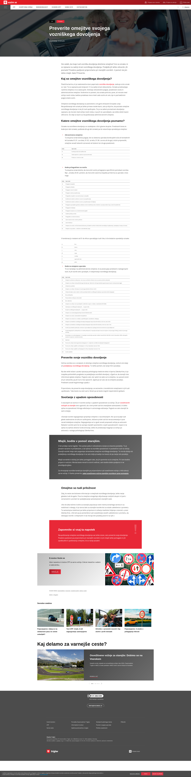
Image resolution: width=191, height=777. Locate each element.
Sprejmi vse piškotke (157, 773)
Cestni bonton (82, 7)
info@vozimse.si (95, 706)
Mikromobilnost (42, 7)
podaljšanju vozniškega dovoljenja (76, 366)
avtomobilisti (61, 590)
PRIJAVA (187, 7)
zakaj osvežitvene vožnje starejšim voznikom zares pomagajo (106, 473)
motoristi (67, 590)
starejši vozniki (75, 590)
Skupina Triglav (51, 737)
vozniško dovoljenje (106, 84)
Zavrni (145, 773)
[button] (93, 683)
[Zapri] (188, 773)
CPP (14, 7)
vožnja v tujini (83, 590)
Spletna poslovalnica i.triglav (79, 728)
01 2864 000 (97, 696)
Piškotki (123, 722)
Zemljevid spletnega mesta (104, 722)
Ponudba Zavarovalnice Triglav (80, 722)
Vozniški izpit (56, 7)
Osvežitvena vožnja (25, 7)
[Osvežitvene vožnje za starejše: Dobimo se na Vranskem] (60, 665)
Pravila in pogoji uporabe (103, 725)
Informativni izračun (77, 725)
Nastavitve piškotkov (135, 773)
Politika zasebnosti (101, 728)
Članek (60, 21)
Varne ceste (69, 7)
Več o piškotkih (44, 774)
